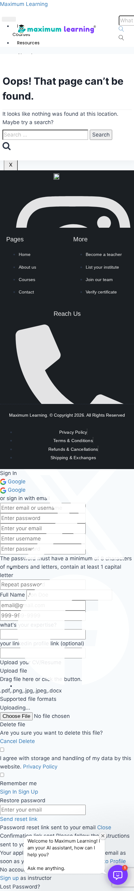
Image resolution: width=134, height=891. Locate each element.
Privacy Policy (40, 766)
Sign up (10, 878)
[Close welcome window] (103, 836)
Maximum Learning (24, 4)
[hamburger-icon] (9, 19)
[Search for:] (45, 135)
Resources (28, 43)
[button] (118, 875)
